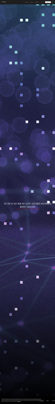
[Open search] (52, 2)
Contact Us (48, 2)
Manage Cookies (41, 400)
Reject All (47, 400)
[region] (27, 401)
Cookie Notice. (19, 401)
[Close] (54, 401)
